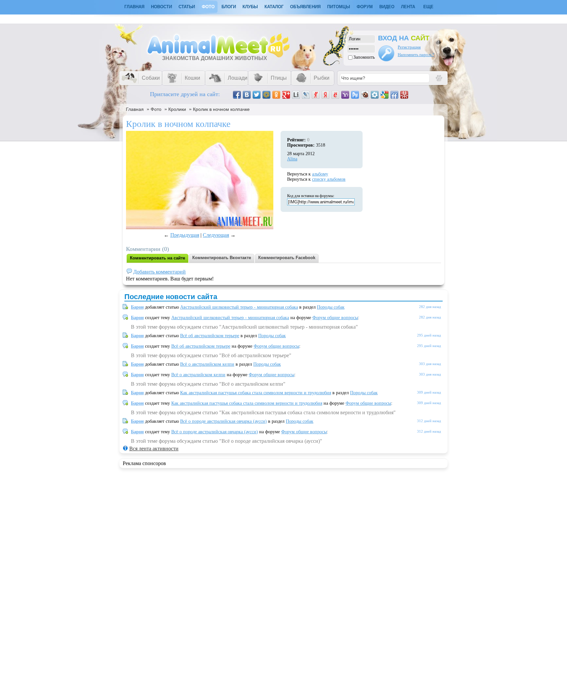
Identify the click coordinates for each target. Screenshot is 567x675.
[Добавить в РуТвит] (355, 95)
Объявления (305, 6)
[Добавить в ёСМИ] (335, 95)
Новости (161, 6)
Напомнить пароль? (416, 54)
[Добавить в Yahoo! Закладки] (345, 95)
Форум (365, 6)
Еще (428, 6)
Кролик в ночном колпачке (221, 109)
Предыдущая (184, 235)
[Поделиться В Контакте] (247, 95)
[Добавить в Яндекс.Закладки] (325, 95)
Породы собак (331, 307)
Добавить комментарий (159, 272)
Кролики (177, 109)
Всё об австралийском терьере (209, 335)
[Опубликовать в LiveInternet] (296, 95)
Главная (135, 109)
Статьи (186, 6)
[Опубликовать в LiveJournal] (306, 95)
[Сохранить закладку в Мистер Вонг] (404, 95)
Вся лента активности (153, 448)
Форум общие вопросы (335, 317)
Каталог (274, 6)
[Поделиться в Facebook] (237, 95)
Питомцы (338, 6)
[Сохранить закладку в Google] (384, 95)
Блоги (228, 6)
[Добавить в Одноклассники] (276, 95)
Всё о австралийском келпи (207, 364)
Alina (292, 158)
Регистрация (409, 47)
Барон (137, 307)
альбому (320, 174)
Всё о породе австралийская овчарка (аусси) (223, 421)
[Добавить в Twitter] (257, 95)
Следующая (216, 235)
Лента (408, 6)
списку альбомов (329, 179)
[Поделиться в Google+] (286, 95)
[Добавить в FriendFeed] (394, 95)
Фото (208, 6)
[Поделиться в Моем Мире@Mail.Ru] (266, 95)
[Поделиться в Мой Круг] (375, 95)
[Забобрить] (365, 95)
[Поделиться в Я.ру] (316, 95)
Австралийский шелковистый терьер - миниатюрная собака (239, 307)
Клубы (250, 6)
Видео (386, 6)
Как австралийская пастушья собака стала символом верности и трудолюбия (255, 392)
